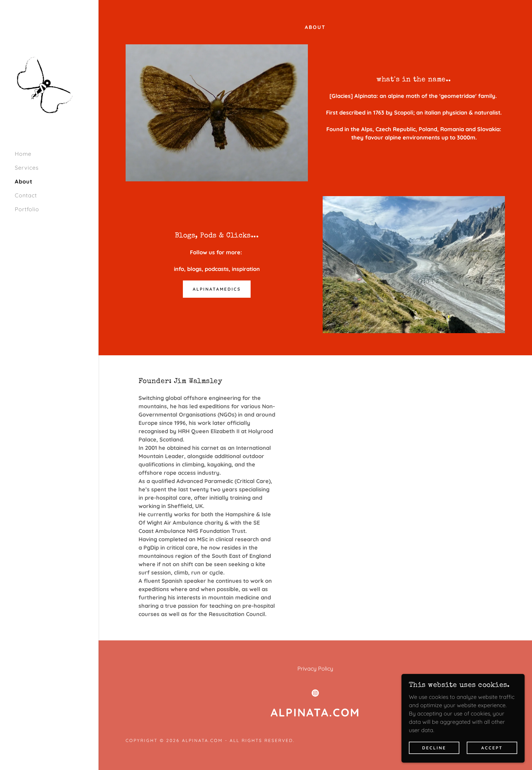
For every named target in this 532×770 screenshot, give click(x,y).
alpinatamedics (217, 289)
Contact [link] (26, 195)
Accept (492, 748)
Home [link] (23, 153)
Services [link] (26, 167)
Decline (434, 748)
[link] (45, 84)
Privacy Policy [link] (315, 668)
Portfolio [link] (27, 209)
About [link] (23, 181)
